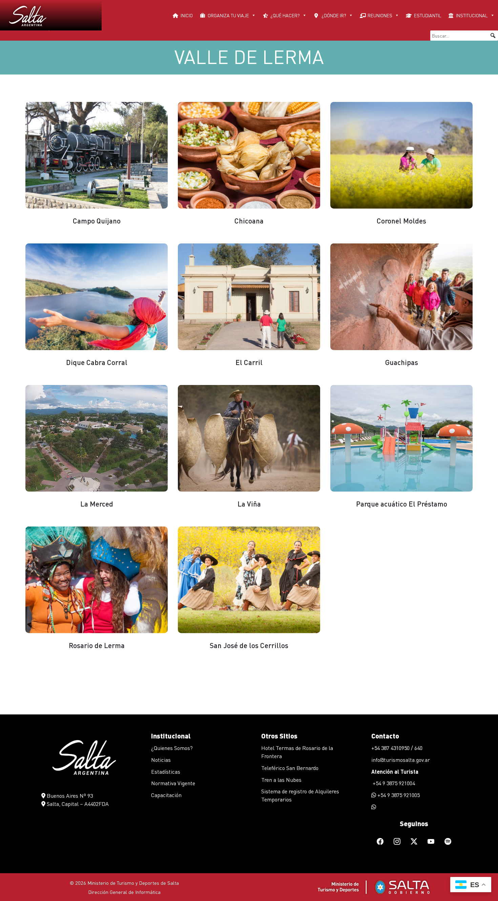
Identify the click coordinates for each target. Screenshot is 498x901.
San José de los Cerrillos (249, 645)
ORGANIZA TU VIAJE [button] (228, 15)
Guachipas (401, 362)
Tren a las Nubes (281, 779)
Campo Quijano (97, 220)
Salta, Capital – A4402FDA (77, 803)
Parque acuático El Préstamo (401, 503)
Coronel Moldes (401, 220)
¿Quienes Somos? (172, 747)
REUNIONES (380, 15)
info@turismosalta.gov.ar (400, 759)
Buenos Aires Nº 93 (69, 795)
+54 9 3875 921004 (393, 783)
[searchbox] (464, 35)
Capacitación (166, 794)
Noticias (161, 759)
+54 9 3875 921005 (398, 794)
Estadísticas (165, 771)
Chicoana (249, 220)
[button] (493, 35)
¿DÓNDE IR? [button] (333, 15)
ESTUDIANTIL (427, 15)
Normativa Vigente (173, 783)
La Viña (249, 503)
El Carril (249, 362)
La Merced (96, 503)
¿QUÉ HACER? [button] (285, 15)
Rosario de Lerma (97, 645)
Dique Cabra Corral (96, 362)
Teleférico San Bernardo (289, 767)
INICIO (187, 15)
